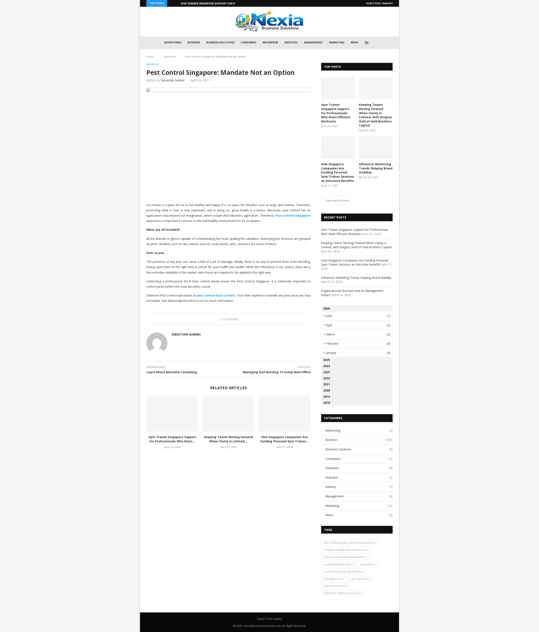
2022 (326, 378)
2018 (326, 403)
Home (150, 56)
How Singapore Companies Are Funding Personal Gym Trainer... (284, 439)
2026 (326, 308)
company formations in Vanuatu (346, 549)
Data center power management (346, 557)
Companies (248, 42)
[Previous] (171, 3)
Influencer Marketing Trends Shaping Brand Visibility (375, 168)
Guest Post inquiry (379, 3)
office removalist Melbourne (344, 571)
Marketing (336, 42)
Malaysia (368, 564)
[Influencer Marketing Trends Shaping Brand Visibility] (376, 147)
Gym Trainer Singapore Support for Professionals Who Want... (227, 3)
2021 (326, 384)
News (354, 42)
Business (194, 42)
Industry (291, 42)
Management (313, 42)
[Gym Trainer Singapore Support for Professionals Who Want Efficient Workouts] (172, 414)
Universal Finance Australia (343, 593)
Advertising (172, 42)
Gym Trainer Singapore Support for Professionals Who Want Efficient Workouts (335, 113)
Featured (359, 477)
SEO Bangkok (333, 578)
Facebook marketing (338, 564)
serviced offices (335, 586)
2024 (326, 366)
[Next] (176, 3)
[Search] (376, 43)
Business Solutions (220, 42)
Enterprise (270, 42)
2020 (326, 390)
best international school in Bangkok (350, 542)
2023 (326, 372)
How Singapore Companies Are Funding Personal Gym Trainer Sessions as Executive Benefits (337, 172)
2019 (326, 396)
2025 (326, 360)
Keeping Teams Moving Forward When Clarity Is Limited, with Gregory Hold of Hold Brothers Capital (375, 115)
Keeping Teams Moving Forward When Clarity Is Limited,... (228, 439)
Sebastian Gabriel (172, 80)
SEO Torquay (360, 578)
